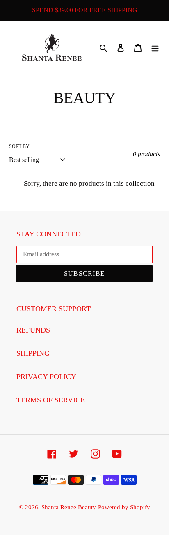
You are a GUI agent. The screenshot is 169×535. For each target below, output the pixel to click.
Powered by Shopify (124, 507)
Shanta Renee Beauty (68, 507)
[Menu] (155, 47)
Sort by (19, 146)
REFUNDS (33, 330)
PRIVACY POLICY (46, 377)
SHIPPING (33, 353)
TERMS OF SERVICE (50, 400)
